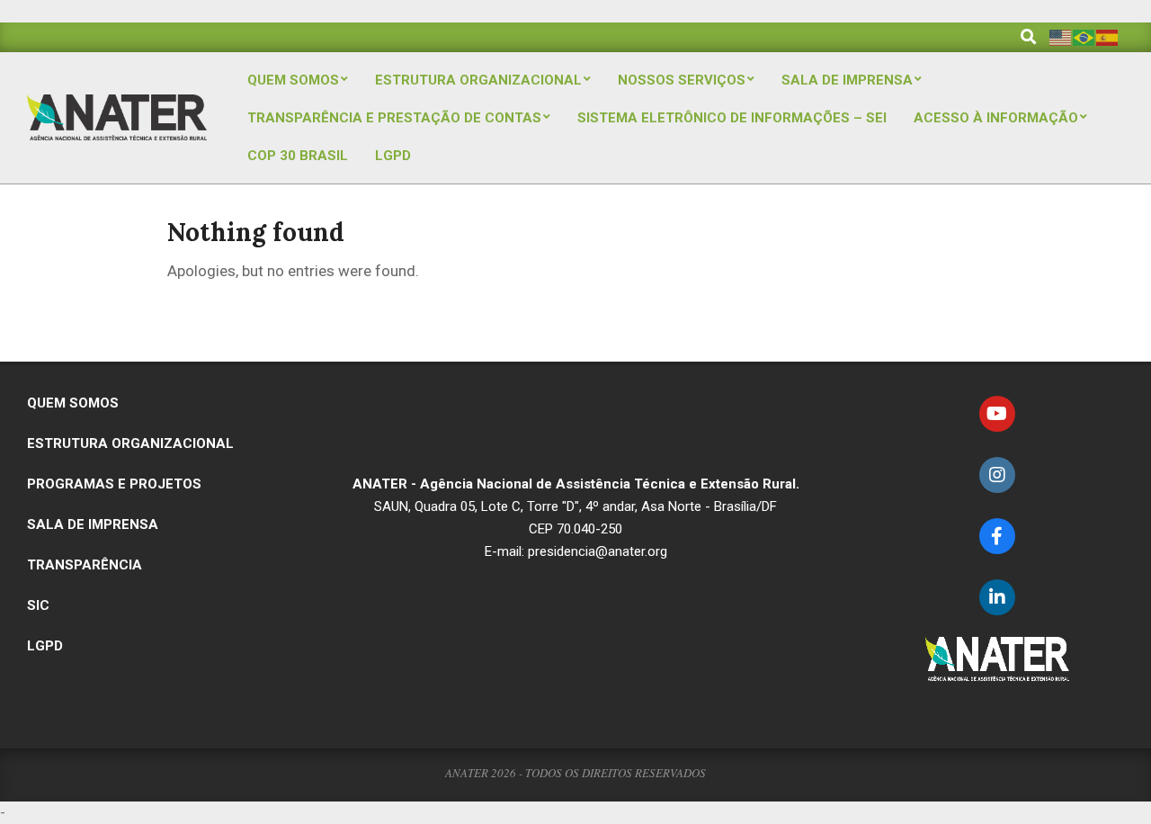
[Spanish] (1108, 36)
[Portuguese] (1084, 36)
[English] (1061, 36)
